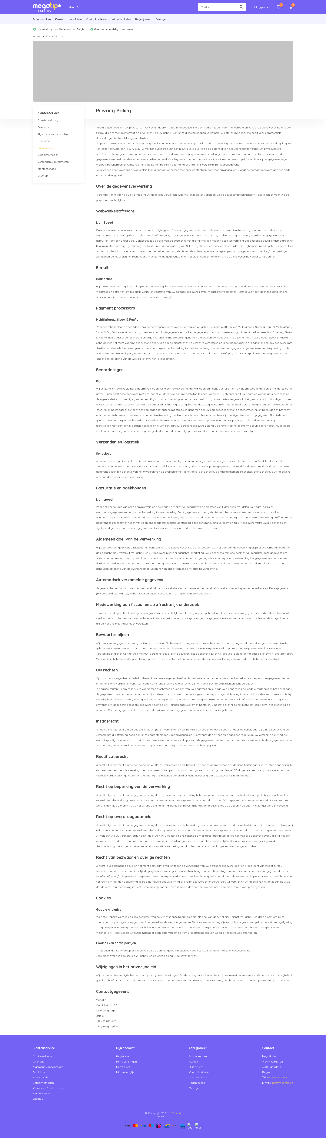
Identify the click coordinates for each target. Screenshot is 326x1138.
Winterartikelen (121, 19)
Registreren (123, 1056)
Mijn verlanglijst (125, 1072)
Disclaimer (44, 141)
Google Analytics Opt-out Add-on (236, 932)
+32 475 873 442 (277, 1077)
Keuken (59, 19)
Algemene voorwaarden (53, 134)
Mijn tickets (123, 1067)
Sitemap (43, 175)
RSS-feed (175, 1113)
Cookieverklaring (48, 120)
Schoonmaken (42, 19)
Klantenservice (47, 168)
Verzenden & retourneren (53, 161)
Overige (161, 19)
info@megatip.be (282, 1082)
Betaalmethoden (48, 155)
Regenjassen (143, 19)
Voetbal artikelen (97, 19)
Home (36, 36)
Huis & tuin (75, 19)
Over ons (43, 127)
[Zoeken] (241, 7)
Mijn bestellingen (126, 1061)
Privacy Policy (46, 148)
